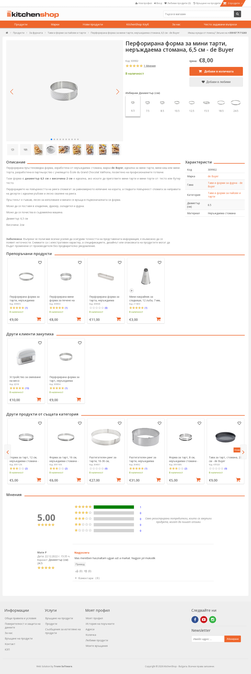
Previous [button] (7, 452)
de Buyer (213, 176)
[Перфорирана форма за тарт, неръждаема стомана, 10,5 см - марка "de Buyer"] (66, 356)
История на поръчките (100, 623)
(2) (26, 468)
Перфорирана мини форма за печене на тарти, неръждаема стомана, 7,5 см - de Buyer (65, 302)
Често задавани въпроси (220, 24)
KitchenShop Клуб (137, 24)
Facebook (194, 619)
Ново (237, 450)
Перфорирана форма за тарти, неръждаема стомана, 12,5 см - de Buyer (25, 302)
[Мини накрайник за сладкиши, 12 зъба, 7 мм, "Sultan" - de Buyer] (145, 276)
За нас (176, 24)
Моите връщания (97, 646)
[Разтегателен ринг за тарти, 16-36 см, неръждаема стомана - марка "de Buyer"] (105, 437)
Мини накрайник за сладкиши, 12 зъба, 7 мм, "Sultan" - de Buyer (145, 300)
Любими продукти (97, 640)
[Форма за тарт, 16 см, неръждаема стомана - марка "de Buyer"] (66, 437)
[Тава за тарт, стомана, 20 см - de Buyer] (225, 437)
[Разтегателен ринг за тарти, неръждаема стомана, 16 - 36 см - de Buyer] (145, 437)
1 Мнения (150, 65)
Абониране (233, 639)
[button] (11, 92)
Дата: (40, 556)
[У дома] (7, 33)
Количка (91, 634)
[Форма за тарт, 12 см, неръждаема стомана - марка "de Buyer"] (26, 437)
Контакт (10, 644)
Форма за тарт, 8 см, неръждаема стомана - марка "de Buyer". (183, 461)
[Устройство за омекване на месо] (26, 356)
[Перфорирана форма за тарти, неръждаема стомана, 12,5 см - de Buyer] (26, 276)
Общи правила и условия (20, 618)
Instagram (212, 619)
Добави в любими (218, 81)
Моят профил (94, 618)
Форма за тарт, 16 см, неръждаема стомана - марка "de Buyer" (63, 461)
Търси (237, 14)
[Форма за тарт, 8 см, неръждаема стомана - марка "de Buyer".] (185, 437)
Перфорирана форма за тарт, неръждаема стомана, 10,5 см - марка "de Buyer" (64, 382)
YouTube (203, 619)
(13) (27, 388)
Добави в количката (219, 71)
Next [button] (243, 452)
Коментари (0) (89, 578)
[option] (26, 290)
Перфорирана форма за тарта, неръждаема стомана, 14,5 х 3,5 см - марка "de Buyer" (104, 302)
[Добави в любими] (40, 262)
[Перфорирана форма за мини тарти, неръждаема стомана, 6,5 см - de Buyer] (64, 90)
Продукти (20, 24)
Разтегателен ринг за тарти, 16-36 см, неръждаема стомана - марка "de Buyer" (103, 463)
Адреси (90, 629)
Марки (55, 24)
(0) (106, 307)
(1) (26, 307)
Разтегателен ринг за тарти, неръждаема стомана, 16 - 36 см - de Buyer (144, 463)
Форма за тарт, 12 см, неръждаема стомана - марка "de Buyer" (24, 461)
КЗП (7, 649)
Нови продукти (93, 24)
